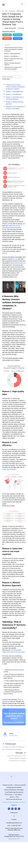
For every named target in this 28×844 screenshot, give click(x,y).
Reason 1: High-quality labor (14, 91)
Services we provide (20, 785)
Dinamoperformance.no (18, 263)
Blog (17, 797)
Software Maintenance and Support (14, 789)
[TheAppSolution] (3, 11)
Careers (11, 797)
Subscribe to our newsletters (14, 722)
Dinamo (4, 253)
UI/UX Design (8, 794)
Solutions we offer (7, 785)
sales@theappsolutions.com (14, 822)
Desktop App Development (14, 787)
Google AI (18, 38)
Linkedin (9, 809)
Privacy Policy (20, 836)
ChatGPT (7, 34)
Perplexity (18, 34)
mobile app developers (9, 469)
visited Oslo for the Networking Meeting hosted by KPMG (11, 227)
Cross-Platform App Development (14, 792)
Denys (11, 733)
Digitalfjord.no (11, 259)
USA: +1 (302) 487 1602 (14, 825)
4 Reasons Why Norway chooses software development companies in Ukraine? (15, 87)
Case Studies (18, 794)
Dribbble (16, 809)
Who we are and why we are (14, 799)
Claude (8, 38)
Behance (12, 809)
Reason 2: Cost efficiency (13, 94)
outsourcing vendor (18, 670)
